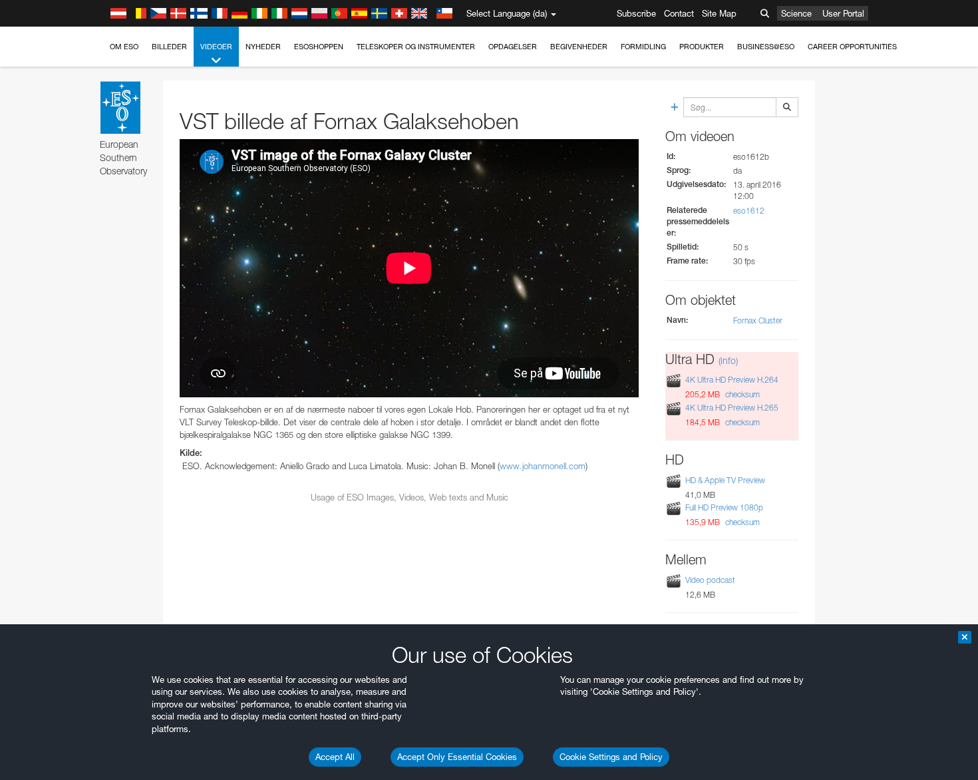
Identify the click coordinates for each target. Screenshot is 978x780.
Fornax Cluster (757, 320)
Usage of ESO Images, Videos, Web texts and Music (409, 497)
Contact (679, 13)
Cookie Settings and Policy (611, 756)
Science (796, 13)
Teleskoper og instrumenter (416, 46)
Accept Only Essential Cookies (457, 756)
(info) (728, 360)
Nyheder (263, 46)
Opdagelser (512, 46)
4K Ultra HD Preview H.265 (731, 408)
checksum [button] (741, 394)
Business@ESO (765, 46)
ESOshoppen (318, 46)
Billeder (169, 46)
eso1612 (748, 211)
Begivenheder (578, 46)
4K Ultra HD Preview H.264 (731, 380)
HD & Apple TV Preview (725, 480)
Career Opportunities (852, 46)
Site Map (719, 13)
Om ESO (124, 46)
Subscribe (636, 13)
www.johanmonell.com (542, 466)
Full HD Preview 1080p (724, 507)
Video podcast (710, 580)
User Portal (843, 13)
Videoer (216, 46)
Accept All (335, 756)
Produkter (701, 46)
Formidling (643, 46)
